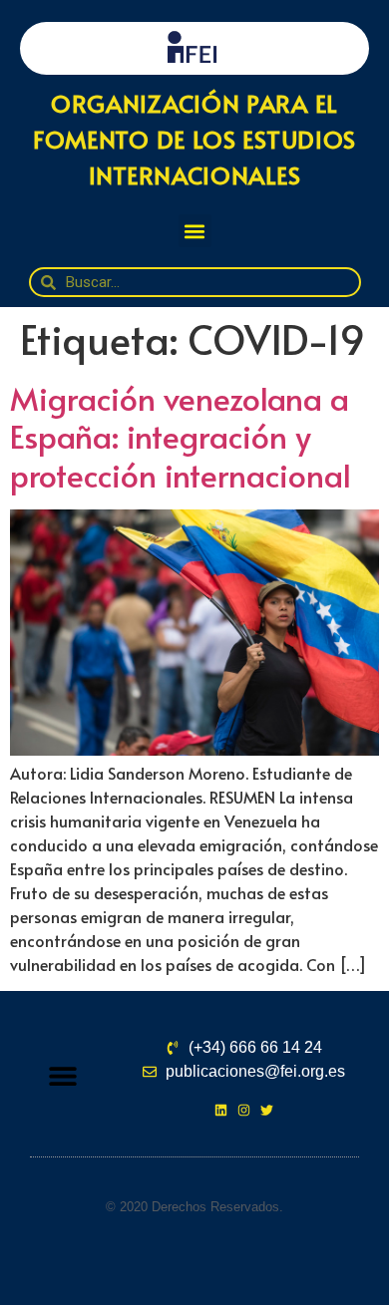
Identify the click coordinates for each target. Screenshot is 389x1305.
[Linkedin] (220, 1110)
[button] (195, 230)
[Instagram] (243, 1110)
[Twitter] (266, 1110)
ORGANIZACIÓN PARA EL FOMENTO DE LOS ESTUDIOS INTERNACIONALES (194, 139)
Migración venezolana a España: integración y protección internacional (180, 436)
